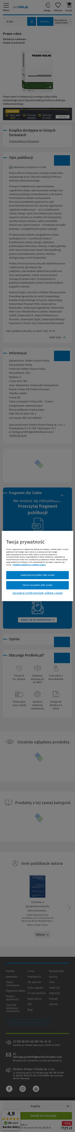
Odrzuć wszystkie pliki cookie (37, 585)
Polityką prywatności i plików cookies (29, 565)
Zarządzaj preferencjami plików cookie (37, 593)
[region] (37, 566)
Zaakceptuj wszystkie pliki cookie (37, 575)
